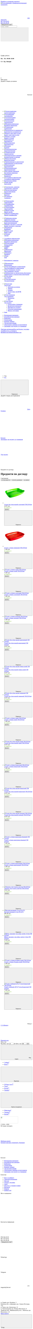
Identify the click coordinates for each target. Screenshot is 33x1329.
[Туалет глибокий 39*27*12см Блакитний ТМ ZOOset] (18, 984)
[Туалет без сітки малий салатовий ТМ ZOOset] (18, 493)
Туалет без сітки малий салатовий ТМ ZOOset (18, 504)
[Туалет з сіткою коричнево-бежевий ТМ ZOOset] (18, 837)
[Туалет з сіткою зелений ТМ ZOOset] (18, 616)
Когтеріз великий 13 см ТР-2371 (14, 912)
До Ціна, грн (17, 1043)
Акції (2, 331)
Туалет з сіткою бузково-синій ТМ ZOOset (16, 962)
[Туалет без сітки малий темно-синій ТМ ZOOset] (18, 667)
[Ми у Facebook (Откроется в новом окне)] (14, 346)
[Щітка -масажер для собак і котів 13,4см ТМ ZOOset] (18, 934)
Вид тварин (23, 1058)
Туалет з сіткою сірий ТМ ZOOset (14, 719)
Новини (12, 332)
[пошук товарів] (15, 34)
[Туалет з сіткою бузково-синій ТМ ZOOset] (18, 960)
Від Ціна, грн (5, 1043)
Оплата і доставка (23, 329)
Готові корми (8, 320)
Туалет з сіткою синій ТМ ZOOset (14, 571)
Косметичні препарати (14, 306)
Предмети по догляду (14, 307)
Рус (5, 377)
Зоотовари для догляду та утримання (15, 326)
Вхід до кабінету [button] (9, 1177)
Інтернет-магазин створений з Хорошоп (13, 1142)
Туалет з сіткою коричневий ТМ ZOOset (16, 865)
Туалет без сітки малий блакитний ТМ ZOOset (18, 791)
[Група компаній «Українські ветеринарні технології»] (9, 1123)
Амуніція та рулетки (14, 287)
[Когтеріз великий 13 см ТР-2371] (18, 910)
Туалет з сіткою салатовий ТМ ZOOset (15, 594)
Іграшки (10, 290)
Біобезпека (7, 318)
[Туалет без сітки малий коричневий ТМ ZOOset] (18, 640)
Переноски (11, 298)
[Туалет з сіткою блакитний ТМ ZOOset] (18, 765)
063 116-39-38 (5, 23)
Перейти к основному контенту (10, 1)
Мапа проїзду (5, 1313)
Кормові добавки (9, 321)
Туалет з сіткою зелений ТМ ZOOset (15, 618)
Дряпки (10, 288)
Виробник (16, 1081)
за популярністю (5, 480)
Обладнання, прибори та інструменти (15, 324)
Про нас (16, 329)
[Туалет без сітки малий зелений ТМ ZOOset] (18, 813)
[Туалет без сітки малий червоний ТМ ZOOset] (18, 694)
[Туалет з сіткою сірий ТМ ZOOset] (18, 718)
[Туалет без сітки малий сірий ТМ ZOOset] (18, 741)
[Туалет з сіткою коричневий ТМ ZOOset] (18, 863)
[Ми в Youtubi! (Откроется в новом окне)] (14, 359)
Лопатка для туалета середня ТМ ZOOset (16, 888)
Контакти (7, 332)
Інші (9, 293)
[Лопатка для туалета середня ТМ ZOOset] (18, 887)
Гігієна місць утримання (15, 304)
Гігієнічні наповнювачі (15, 309)
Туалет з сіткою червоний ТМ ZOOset (15, 548)
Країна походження (16, 1107)
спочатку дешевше (17, 480)
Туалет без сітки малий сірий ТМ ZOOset (16, 743)
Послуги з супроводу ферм (12, 1185)
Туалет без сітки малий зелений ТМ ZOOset (17, 815)
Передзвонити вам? (6, 24)
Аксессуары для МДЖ (14, 291)
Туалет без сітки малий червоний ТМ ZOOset (18, 696)
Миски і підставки (13, 310)
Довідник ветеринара (7, 329)
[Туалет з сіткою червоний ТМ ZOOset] (18, 536)
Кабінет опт (17, 332)
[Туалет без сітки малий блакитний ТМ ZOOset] (18, 789)
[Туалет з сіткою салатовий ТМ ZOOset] (18, 593)
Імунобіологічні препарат (12, 317)
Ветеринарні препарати (11, 315)
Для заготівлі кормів (10, 323)
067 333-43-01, (5, 21)
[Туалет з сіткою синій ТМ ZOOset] (18, 569)
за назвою (26, 480)
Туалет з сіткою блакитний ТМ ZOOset (16, 766)
